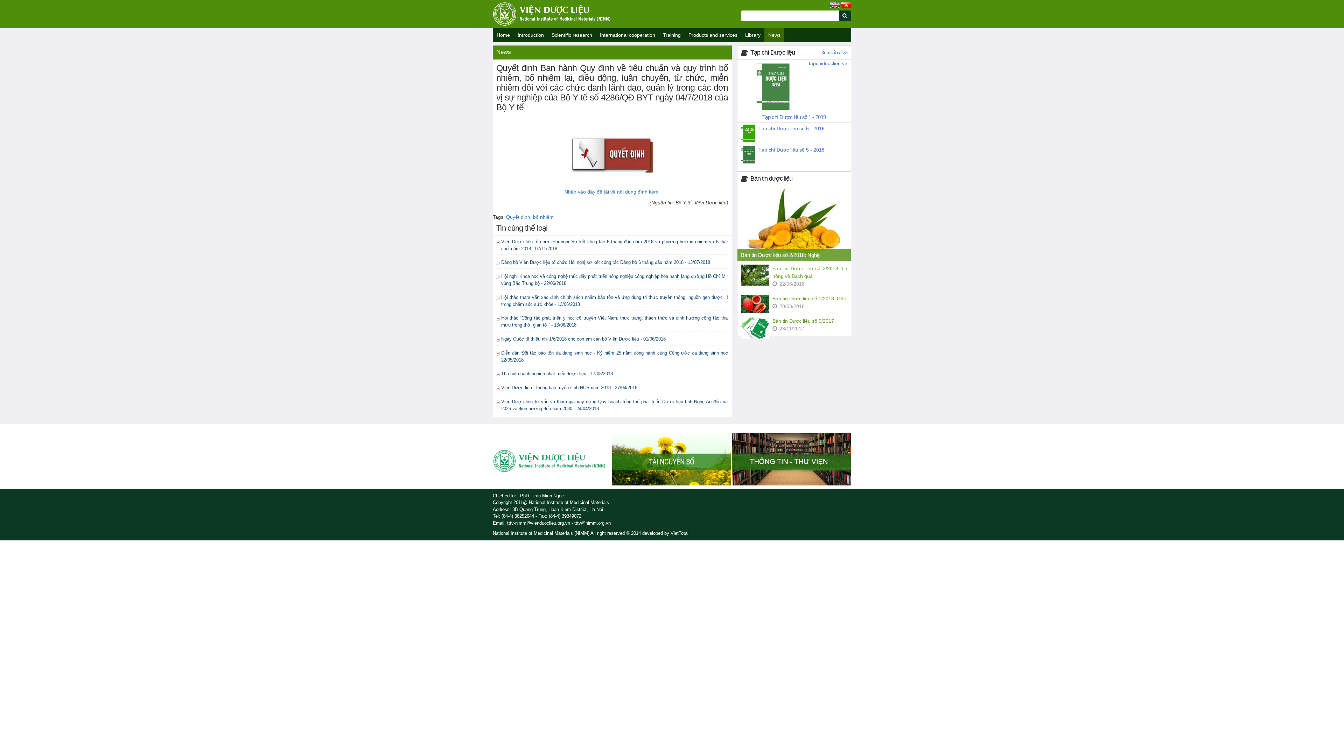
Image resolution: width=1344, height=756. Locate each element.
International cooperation (627, 35)
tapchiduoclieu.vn (828, 63)
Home (503, 35)
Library (753, 35)
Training (672, 35)
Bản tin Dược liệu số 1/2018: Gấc (809, 298)
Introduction (531, 35)
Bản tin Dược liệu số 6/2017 (803, 321)
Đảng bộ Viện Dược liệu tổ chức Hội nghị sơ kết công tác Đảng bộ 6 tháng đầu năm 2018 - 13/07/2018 (605, 262)
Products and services (712, 35)
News (774, 35)
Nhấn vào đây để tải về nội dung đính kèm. (612, 192)
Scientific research (572, 35)
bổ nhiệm (543, 217)
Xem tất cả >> (834, 52)
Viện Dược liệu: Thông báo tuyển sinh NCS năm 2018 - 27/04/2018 (569, 387)
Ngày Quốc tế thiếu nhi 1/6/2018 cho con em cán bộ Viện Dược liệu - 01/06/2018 (583, 339)
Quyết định (518, 217)
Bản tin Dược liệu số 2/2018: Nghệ (780, 255)
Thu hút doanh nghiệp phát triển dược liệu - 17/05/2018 (557, 373)
